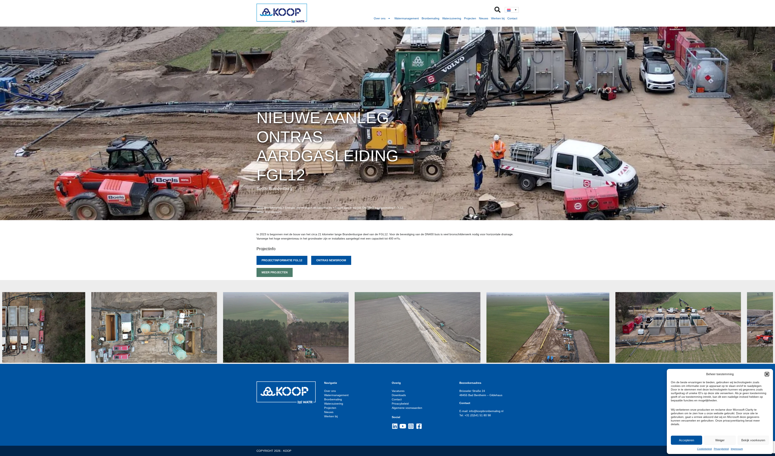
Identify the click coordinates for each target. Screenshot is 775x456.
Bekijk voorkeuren (753, 440)
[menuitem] (511, 9)
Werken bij (498, 18)
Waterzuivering (451, 18)
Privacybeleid (721, 449)
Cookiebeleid (704, 449)
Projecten (470, 18)
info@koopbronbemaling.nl (485, 411)
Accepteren (686, 440)
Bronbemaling (430, 18)
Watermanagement (406, 18)
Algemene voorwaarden (407, 407)
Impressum (737, 449)
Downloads (399, 395)
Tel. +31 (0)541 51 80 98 (475, 415)
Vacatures (398, 390)
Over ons (379, 18)
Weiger (720, 440)
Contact (512, 18)
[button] (767, 374)
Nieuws (483, 18)
